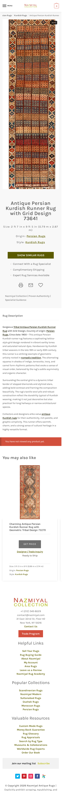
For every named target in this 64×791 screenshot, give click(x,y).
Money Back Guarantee (31, 729)
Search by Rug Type (30, 741)
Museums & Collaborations (30, 744)
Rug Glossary (31, 733)
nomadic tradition (31, 357)
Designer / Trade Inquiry (30, 551)
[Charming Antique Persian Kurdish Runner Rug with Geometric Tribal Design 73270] (30, 492)
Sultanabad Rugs (30, 698)
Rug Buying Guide (30, 654)
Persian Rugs (36, 236)
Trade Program (31, 633)
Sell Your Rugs (30, 651)
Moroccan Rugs (31, 705)
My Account (31, 662)
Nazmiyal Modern (30, 694)
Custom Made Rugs (30, 726)
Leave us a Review (31, 670)
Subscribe (44, 763)
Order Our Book (31, 752)
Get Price (30, 544)
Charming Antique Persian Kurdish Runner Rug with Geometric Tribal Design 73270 (27, 526)
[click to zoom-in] (32, 104)
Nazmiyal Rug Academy (31, 673)
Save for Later (40, 285)
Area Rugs (31, 666)
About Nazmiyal (30, 658)
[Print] (20, 285)
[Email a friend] (30, 285)
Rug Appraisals (31, 737)
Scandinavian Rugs (30, 690)
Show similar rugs (30, 255)
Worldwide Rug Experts (31, 748)
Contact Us (30, 626)
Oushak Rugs (31, 701)
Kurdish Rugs (20, 15)
